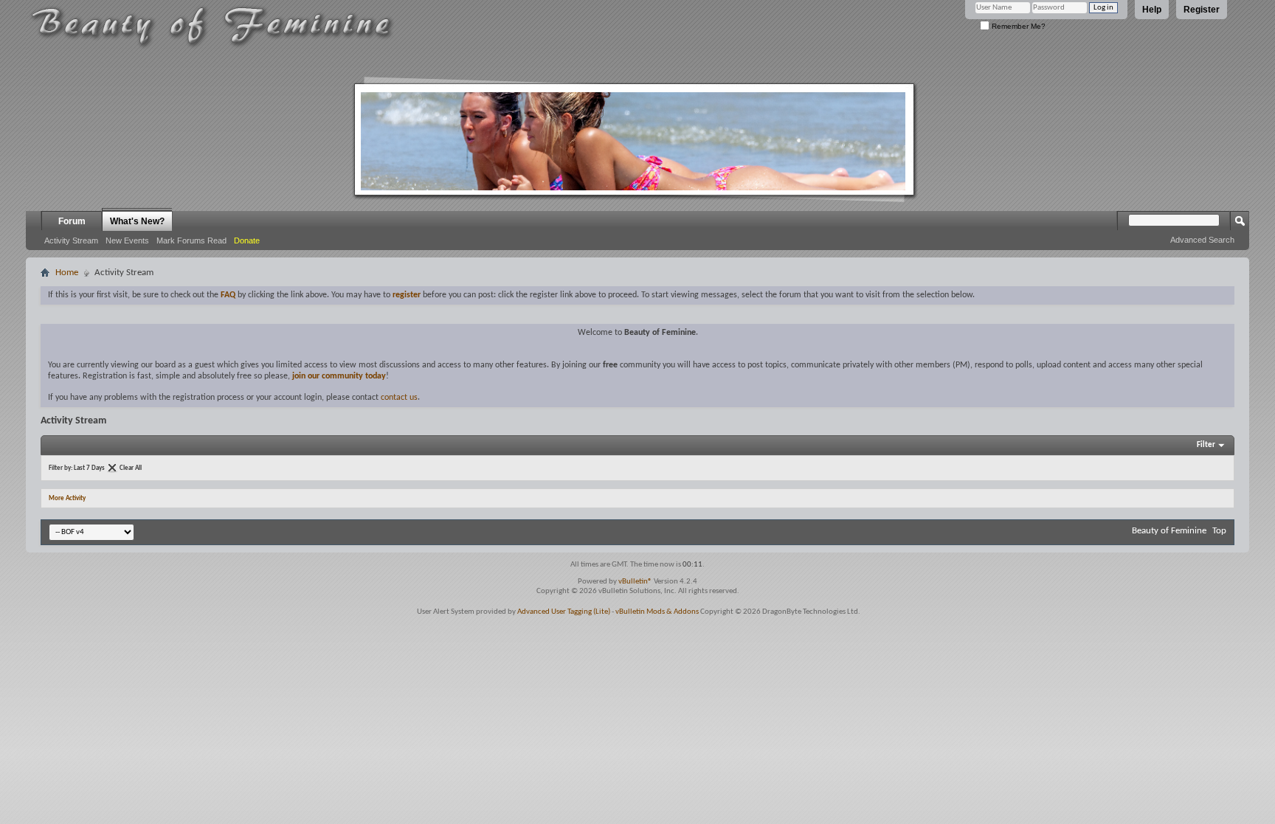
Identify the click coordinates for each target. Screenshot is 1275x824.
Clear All (131, 468)
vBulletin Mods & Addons (657, 612)
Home (66, 272)
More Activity (67, 498)
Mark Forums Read (191, 240)
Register (1202, 9)
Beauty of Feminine (1169, 531)
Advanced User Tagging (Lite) (563, 612)
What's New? (137, 221)
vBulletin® (635, 582)
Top (1219, 531)
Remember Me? (1017, 26)
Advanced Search (1202, 239)
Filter (1206, 445)
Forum (72, 221)
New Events (127, 240)
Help (1151, 9)
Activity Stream (71, 240)
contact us (399, 397)
